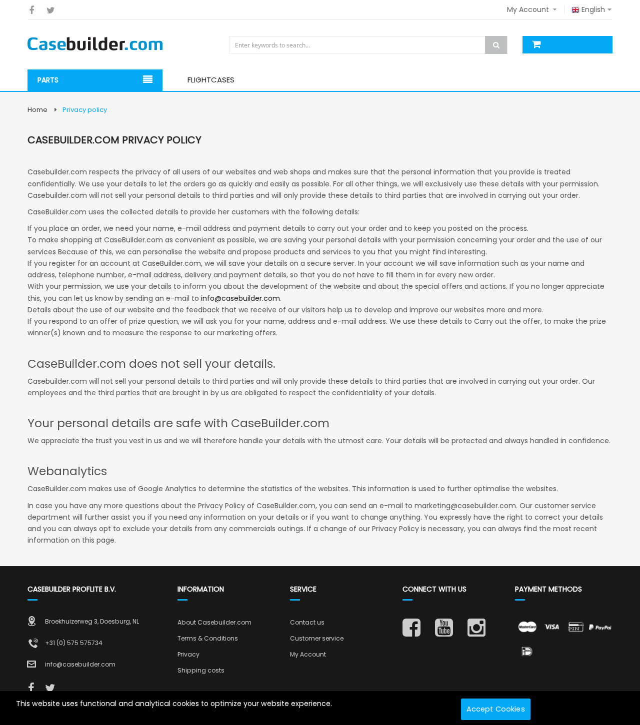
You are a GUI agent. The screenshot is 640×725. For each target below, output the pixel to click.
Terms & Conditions (208, 638)
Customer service (317, 638)
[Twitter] (50, 10)
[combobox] (369, 44)
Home (38, 109)
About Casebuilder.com (215, 622)
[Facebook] (31, 10)
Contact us (307, 622)
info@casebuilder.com (240, 298)
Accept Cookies (495, 709)
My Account (308, 654)
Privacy (189, 654)
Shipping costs (201, 670)
